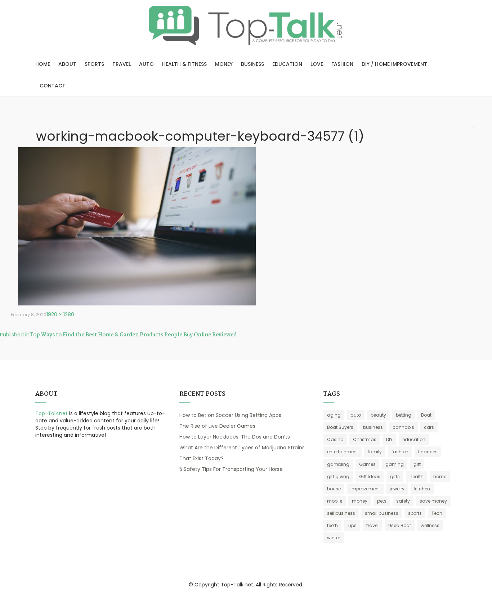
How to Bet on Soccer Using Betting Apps (230, 415)
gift (417, 464)
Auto (146, 64)
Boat (426, 415)
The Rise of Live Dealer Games (217, 426)
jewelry (397, 489)
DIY (389, 439)
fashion (400, 452)
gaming (394, 464)
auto (355, 415)
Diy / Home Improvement (394, 64)
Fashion (342, 64)
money (359, 501)
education (413, 439)
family (375, 452)
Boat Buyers (340, 427)
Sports (94, 64)
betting (403, 415)
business (373, 427)
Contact (53, 85)
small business (381, 513)
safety (403, 501)
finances (428, 452)
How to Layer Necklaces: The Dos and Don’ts (234, 436)
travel (372, 525)
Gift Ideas (369, 476)
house (334, 489)
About (67, 64)
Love (316, 64)
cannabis (403, 427)
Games (367, 464)
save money (433, 501)
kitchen (422, 489)
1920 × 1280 (60, 314)
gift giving (338, 476)
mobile (334, 501)
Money (224, 64)
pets (381, 501)
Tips (352, 525)
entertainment (342, 452)
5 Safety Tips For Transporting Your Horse (231, 469)
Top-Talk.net (51, 413)
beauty (378, 415)
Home (42, 64)
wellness (430, 525)
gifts (395, 476)
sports (415, 513)
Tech (436, 513)
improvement (365, 489)
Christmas (364, 439)
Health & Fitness (184, 64)
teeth (332, 525)
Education (287, 64)
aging (334, 415)
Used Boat (399, 525)
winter (333, 538)
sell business (341, 513)
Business (252, 64)
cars (429, 427)
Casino (335, 439)
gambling (338, 464)
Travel (121, 64)
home (439, 476)
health (417, 476)
